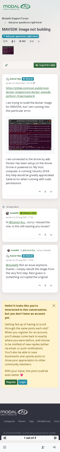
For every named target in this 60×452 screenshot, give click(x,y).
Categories (9, 421)
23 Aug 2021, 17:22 (24, 217)
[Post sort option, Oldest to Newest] (7, 65)
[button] (4, 447)
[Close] (54, 305)
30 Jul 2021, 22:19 (23, 83)
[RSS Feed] (38, 41)
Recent (21, 421)
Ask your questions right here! (21, 36)
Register (11, 382)
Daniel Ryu (15, 79)
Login (23, 382)
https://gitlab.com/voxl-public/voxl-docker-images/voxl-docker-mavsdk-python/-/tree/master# (28, 92)
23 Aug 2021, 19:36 (24, 260)
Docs (56, 421)
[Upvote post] (40, 191)
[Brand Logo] (16, 7)
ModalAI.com (44, 421)
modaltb (14, 213)
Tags (31, 421)
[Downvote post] (51, 191)
